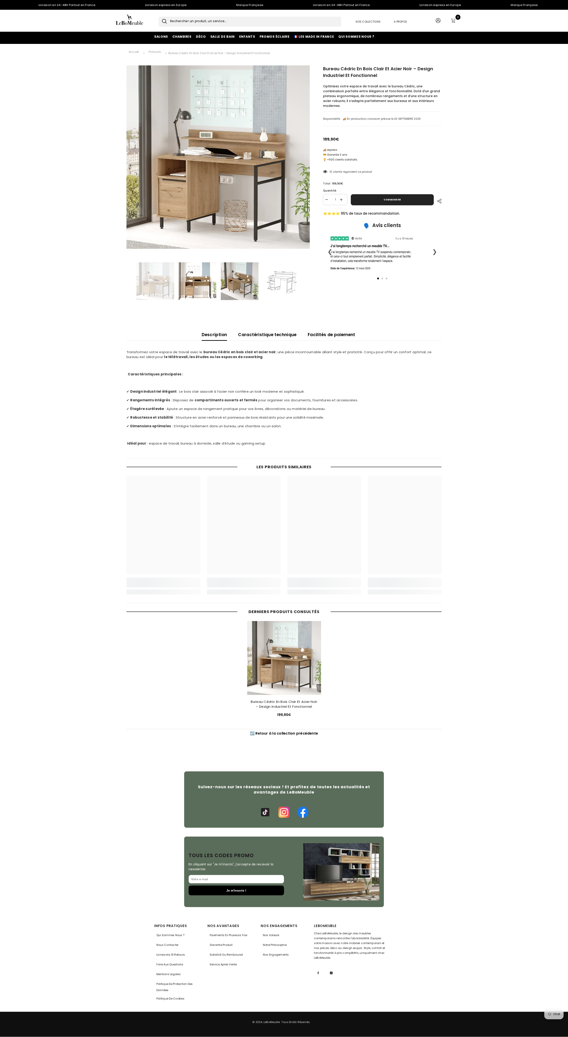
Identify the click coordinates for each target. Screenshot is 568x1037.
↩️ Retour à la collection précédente (284, 733)
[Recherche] (163, 22)
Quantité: (330, 191)
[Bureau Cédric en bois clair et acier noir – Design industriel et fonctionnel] (284, 658)
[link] (163, 582)
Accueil (134, 52)
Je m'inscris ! (236, 890)
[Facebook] (303, 812)
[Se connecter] (438, 21)
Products (155, 52)
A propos (400, 22)
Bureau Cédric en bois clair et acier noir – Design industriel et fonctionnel (284, 704)
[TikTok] (265, 812)
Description (214, 335)
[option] (218, 157)
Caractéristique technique (267, 335)
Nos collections (368, 22)
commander (392, 199)
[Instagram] (284, 812)
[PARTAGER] (438, 200)
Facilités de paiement (331, 335)
